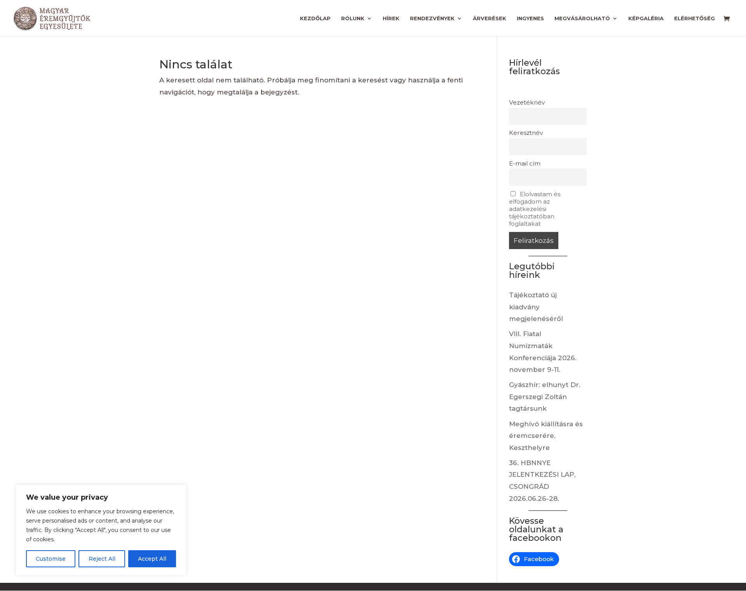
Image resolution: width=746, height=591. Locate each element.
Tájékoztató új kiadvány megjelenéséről (536, 307)
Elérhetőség (694, 18)
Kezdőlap (315, 18)
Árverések (489, 18)
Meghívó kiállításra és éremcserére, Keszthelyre (546, 436)
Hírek (391, 18)
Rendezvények (432, 18)
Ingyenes (530, 18)
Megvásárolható (582, 18)
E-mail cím (524, 163)
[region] (101, 530)
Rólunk (352, 18)
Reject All (102, 558)
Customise (51, 558)
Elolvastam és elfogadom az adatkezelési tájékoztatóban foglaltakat (534, 208)
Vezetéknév (527, 102)
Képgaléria (646, 18)
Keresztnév (526, 132)
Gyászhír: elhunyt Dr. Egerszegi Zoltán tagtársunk (544, 396)
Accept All (152, 558)
